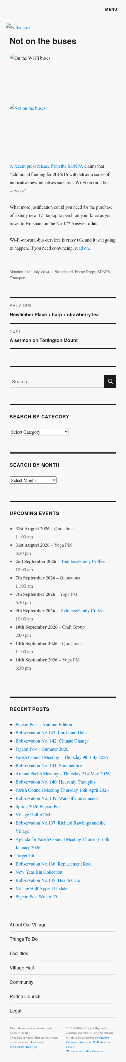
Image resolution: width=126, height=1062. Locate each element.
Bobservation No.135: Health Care (48, 880)
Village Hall (22, 967)
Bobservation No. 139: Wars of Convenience (57, 798)
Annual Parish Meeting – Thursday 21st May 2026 (63, 773)
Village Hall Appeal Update (41, 888)
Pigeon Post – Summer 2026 (42, 749)
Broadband (64, 271)
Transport (17, 278)
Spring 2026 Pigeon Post (39, 806)
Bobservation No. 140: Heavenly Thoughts (55, 782)
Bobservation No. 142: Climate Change (52, 741)
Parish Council (25, 996)
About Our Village (28, 924)
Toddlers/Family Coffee (83, 561)
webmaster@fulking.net (23, 1047)
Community (21, 982)
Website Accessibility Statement (84, 1051)
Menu (111, 9)
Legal (15, 1010)
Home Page (85, 271)
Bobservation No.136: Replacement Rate (53, 864)
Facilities (19, 953)
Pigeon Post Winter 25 (36, 896)
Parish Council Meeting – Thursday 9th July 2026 (62, 757)
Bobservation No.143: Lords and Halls (51, 732)
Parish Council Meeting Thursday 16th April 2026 (62, 790)
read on (82, 248)
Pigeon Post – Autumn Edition (44, 724)
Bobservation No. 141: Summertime (49, 765)
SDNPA (103, 271)
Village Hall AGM (33, 814)
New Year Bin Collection (39, 872)
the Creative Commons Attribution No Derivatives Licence (88, 1042)
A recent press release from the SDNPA (46, 166)
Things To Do (24, 939)
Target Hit (25, 855)
